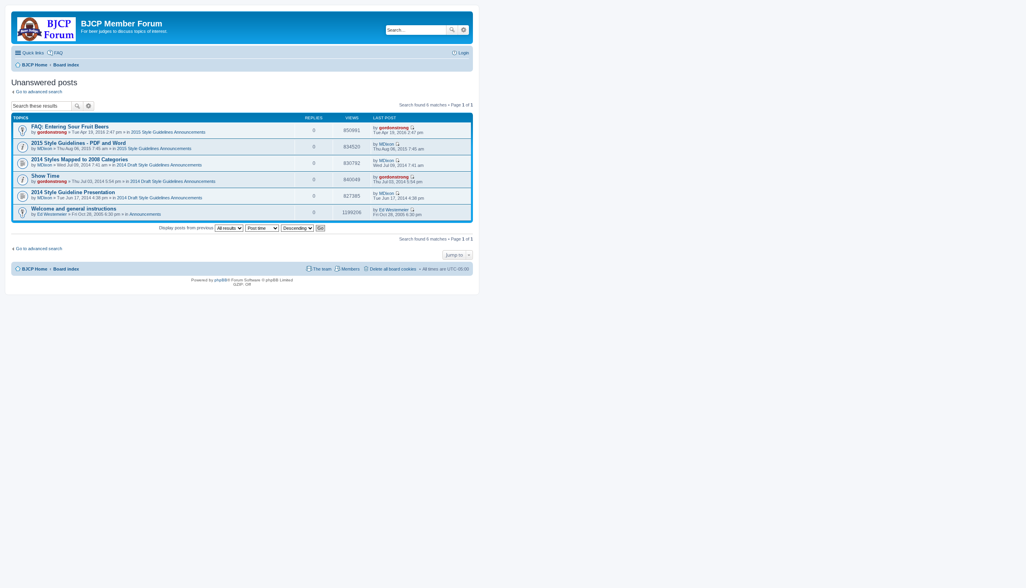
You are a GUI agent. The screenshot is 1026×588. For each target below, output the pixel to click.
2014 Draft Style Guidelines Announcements (159, 165)
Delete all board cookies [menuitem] (393, 269)
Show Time (45, 176)
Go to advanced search (39, 91)
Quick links (33, 52)
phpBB (220, 280)
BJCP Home (34, 269)
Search (452, 30)
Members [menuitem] (350, 269)
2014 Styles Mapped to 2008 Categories (79, 160)
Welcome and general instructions (73, 209)
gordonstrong (52, 132)
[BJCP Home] (47, 27)
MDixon (44, 148)
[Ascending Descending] (298, 227)
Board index (66, 269)
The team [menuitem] (322, 269)
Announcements (145, 214)
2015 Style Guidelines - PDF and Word (78, 143)
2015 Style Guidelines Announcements (168, 132)
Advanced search (463, 30)
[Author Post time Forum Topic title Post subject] (262, 227)
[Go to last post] (412, 127)
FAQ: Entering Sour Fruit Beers (70, 127)
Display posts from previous (187, 227)
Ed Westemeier (52, 214)
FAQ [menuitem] (58, 52)
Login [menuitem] (463, 52)
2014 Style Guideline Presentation (73, 192)
